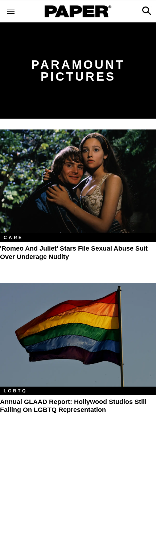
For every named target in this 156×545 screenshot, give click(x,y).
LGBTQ (15, 390)
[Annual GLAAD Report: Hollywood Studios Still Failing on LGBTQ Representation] (78, 335)
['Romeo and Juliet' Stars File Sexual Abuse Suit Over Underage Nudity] (78, 181)
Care (13, 237)
